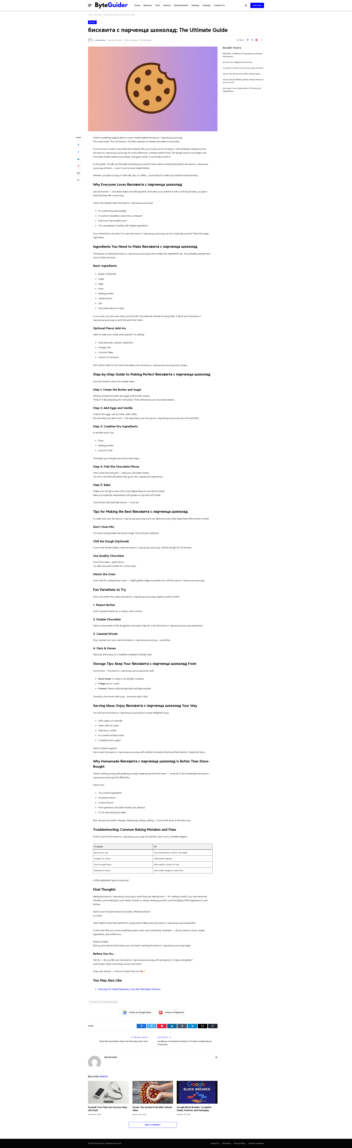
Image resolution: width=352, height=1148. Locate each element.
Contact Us (219, 5)
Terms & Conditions (256, 1143)
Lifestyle (206, 5)
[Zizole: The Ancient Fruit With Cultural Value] (152, 1092)
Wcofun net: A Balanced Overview (237, 62)
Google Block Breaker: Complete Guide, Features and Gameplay (194, 1109)
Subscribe (257, 5)
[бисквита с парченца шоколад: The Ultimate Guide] (153, 89)
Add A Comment (153, 1125)
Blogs (92, 22)
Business (148, 5)
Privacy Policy (239, 1143)
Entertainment (181, 5)
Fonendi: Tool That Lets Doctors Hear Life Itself (107, 1109)
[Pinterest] (78, 166)
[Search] (246, 5)
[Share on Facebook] (248, 40)
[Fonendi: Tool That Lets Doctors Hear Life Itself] (108, 1092)
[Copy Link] (78, 180)
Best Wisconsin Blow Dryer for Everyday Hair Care (124, 1041)
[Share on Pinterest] (256, 40)
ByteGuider (101, 40)
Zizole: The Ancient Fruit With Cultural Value (152, 1109)
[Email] (78, 173)
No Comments (132, 40)
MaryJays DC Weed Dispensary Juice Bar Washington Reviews (129, 989)
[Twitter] (78, 152)
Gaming (195, 5)
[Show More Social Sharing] (262, 40)
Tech (157, 5)
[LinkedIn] (78, 159)
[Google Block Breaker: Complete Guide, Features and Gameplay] (197, 1092)
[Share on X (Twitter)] (252, 40)
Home (137, 5)
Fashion (167, 5)
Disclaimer (226, 1143)
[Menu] (90, 5)
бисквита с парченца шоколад (103, 1002)
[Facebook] (78, 145)
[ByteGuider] (111, 5)
